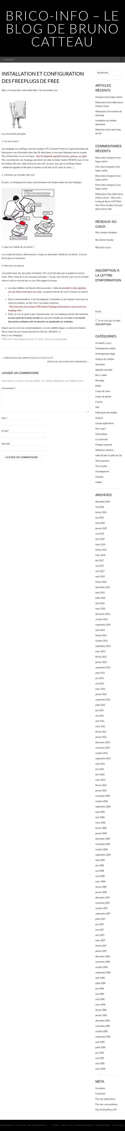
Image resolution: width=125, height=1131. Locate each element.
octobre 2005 (101, 1031)
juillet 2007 (100, 919)
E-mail (5, 431)
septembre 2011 (102, 699)
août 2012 (100, 673)
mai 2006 (99, 994)
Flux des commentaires (106, 1104)
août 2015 (100, 592)
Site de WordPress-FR (106, 1109)
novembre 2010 (102, 748)
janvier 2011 (101, 737)
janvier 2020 (101, 528)
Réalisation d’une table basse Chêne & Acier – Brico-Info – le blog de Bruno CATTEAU (109, 198)
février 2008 (100, 887)
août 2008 (100, 860)
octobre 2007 (101, 908)
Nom (4, 418)
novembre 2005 (102, 1026)
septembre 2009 (103, 806)
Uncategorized (102, 471)
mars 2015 (100, 608)
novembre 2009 (102, 796)
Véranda (99, 477)
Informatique (19, 339)
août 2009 (100, 812)
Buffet (98, 386)
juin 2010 (99, 769)
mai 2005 (99, 1058)
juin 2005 (99, 1053)
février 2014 (100, 635)
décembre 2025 (102, 501)
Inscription (100, 1088)
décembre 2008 (102, 839)
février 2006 (100, 1010)
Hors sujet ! (100, 428)
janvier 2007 (101, 951)
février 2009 (100, 828)
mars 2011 (100, 726)
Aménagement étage (105, 354)
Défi (97, 407)
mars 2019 (100, 544)
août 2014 (100, 630)
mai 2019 (99, 534)
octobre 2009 (101, 801)
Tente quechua (102, 461)
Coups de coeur (102, 391)
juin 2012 (99, 678)
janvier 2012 (101, 694)
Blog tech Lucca (103, 247)
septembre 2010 (103, 758)
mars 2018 (100, 555)
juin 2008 (99, 865)
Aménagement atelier (105, 348)
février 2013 (100, 657)
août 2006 (100, 978)
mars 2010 (100, 780)
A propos (8, 60)
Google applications (104, 423)
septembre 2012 (103, 667)
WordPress (40, 1125)
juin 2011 (99, 710)
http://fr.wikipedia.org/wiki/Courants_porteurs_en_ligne (61, 156)
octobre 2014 (101, 619)
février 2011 (100, 731)
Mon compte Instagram (106, 232)
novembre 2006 (102, 962)
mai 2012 (99, 683)
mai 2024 (99, 507)
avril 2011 (99, 721)
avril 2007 (99, 935)
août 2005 (100, 1042)
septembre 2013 (103, 646)
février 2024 (100, 512)
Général (99, 418)
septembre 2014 (103, 624)
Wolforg (118, 1125)
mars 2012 (100, 689)
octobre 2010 (101, 753)
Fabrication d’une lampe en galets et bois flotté (27, 358)
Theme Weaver (83, 1125)
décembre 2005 (102, 1020)
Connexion (100, 1093)
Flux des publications (105, 1099)
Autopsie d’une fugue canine (108, 97)
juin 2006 (99, 988)
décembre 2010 (102, 742)
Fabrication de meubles (106, 412)
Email (98, 311)
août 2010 (100, 764)
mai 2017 (99, 566)
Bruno (98, 157)
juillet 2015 (100, 598)
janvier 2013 (101, 662)
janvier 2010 (101, 790)
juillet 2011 (100, 705)
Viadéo (98, 482)
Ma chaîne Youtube (104, 240)
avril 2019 (99, 539)
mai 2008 (99, 871)
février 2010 (100, 785)
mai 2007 (99, 929)
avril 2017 (99, 571)
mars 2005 (100, 1069)
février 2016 (100, 582)
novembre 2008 (102, 844)
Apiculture (100, 364)
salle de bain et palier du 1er (108, 455)
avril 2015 (99, 603)
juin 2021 (99, 517)
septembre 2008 (103, 855)
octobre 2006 (101, 967)
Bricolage (99, 380)
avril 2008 (99, 876)
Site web (6, 444)
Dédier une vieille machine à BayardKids (68, 362)
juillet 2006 (100, 983)
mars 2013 (100, 651)
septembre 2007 (103, 913)
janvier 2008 (101, 892)
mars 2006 (100, 1004)
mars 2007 (100, 940)
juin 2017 (99, 560)
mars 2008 (100, 881)
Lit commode (101, 439)
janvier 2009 (101, 833)
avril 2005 (99, 1063)
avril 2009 (99, 817)
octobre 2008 (101, 849)
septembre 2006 (103, 972)
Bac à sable (101, 375)
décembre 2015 (102, 587)
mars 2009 (100, 822)
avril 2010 (99, 774)
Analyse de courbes (104, 359)
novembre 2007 (102, 903)
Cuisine (98, 402)
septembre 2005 (103, 1036)
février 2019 (100, 550)
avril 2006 (99, 999)
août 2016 (100, 576)
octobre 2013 (101, 641)
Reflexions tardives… (105, 450)
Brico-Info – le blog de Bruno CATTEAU (63, 28)
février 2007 (100, 946)
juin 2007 (99, 924)
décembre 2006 (102, 956)
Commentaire (9, 388)
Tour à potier (101, 466)
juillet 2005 (100, 1047)
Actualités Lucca (103, 343)
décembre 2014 (102, 614)
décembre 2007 (102, 897)
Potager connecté (103, 444)
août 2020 (100, 523)
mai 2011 (99, 715)
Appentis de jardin (103, 370)
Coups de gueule (103, 396)
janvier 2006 (101, 1015)
